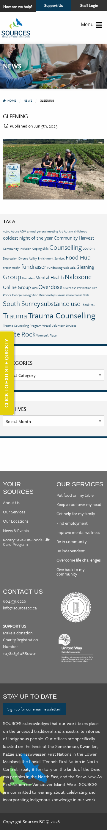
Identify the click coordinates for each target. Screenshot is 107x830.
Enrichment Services (51, 258)
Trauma (15, 315)
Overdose (50, 286)
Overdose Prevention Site (80, 287)
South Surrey (21, 303)
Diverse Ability (27, 258)
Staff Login (89, 5)
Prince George (12, 295)
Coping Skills (40, 248)
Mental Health (49, 277)
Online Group (17, 287)
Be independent (70, 551)
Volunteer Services (64, 325)
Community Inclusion (17, 248)
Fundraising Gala (58, 267)
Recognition (30, 295)
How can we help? (17, 7)
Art (61, 231)
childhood (80, 231)
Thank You (88, 304)
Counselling (65, 247)
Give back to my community (70, 571)
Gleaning (85, 267)
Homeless (28, 278)
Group (12, 277)
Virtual (46, 325)
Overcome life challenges (78, 560)
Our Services (14, 512)
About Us (11, 502)
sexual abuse (65, 295)
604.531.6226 (14, 601)
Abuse (15, 231)
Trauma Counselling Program (22, 325)
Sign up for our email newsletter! (34, 709)
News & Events (16, 530)
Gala (72, 267)
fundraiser (33, 266)
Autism (68, 231)
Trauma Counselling (61, 315)
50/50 (6, 231)
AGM (23, 231)
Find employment (72, 523)
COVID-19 (89, 248)
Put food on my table (75, 495)
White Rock (19, 334)
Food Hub (78, 257)
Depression (10, 258)
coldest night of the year (28, 237)
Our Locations (16, 521)
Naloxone (78, 277)
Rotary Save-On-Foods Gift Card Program (26, 542)
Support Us (57, 6)
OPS (34, 287)
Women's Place (46, 335)
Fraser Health (12, 267)
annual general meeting (42, 231)
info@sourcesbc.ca (20, 608)
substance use (60, 303)
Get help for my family (75, 513)
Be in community (71, 541)
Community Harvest (74, 237)
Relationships (47, 295)
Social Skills (82, 295)
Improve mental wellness (78, 532)
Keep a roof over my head (78, 504)
